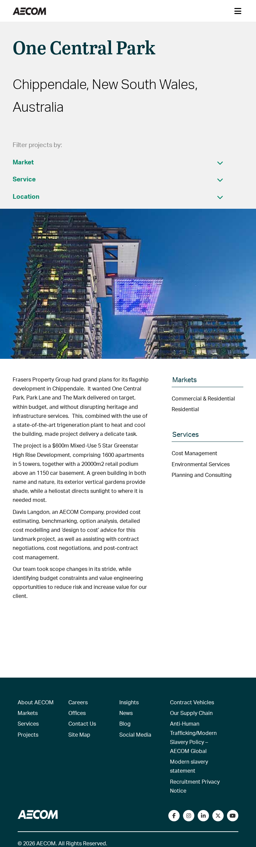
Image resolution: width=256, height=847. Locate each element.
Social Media (135, 734)
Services (28, 723)
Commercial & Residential (203, 398)
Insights (129, 702)
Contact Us (82, 723)
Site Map (79, 734)
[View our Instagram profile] (188, 815)
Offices (77, 712)
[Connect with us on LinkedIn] (203, 815)
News (126, 712)
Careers (78, 702)
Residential (185, 408)
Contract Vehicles (192, 702)
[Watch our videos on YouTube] (232, 815)
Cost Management (194, 453)
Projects (28, 734)
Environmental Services (201, 464)
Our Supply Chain (191, 712)
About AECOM (36, 702)
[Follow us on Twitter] (218, 815)
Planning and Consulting (202, 474)
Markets (28, 712)
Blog (125, 723)
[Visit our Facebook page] (174, 815)
